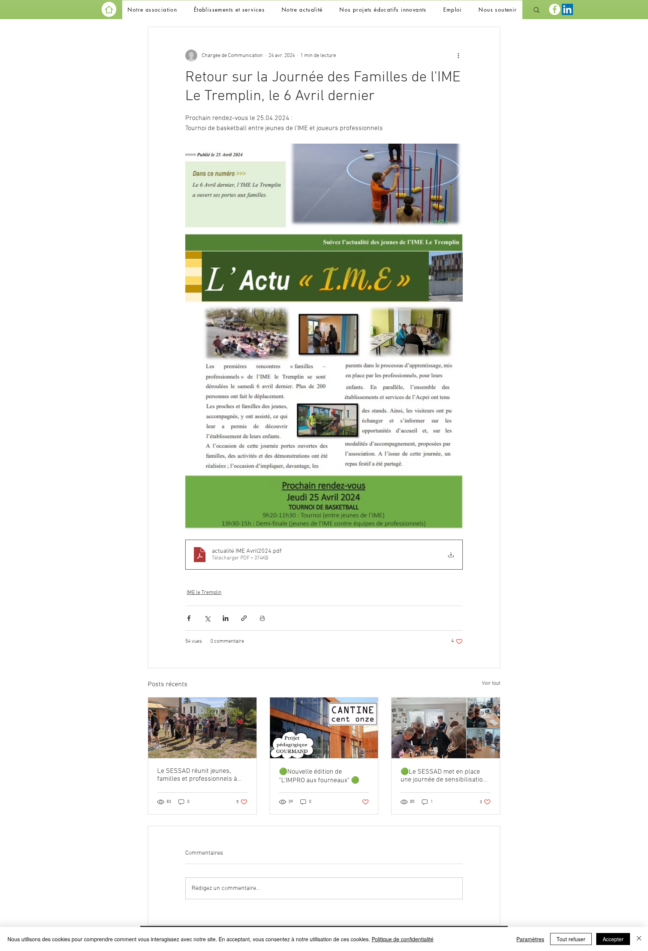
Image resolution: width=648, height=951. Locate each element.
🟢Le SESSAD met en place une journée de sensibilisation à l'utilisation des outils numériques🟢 (443, 776)
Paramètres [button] (530, 939)
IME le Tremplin (204, 593)
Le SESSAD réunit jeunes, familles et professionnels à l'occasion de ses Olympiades (198, 775)
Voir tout (491, 683)
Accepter (613, 939)
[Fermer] (639, 939)
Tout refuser (570, 939)
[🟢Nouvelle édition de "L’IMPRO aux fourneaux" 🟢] (324, 728)
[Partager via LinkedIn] (225, 618)
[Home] (109, 9)
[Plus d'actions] (458, 55)
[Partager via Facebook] (188, 618)
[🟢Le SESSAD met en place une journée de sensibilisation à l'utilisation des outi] (446, 728)
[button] (152, 10)
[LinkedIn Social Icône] (567, 9)
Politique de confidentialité (403, 939)
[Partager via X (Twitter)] (207, 618)
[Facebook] (554, 9)
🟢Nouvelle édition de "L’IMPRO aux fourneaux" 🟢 (319, 776)
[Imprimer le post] (262, 618)
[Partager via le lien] (244, 618)
